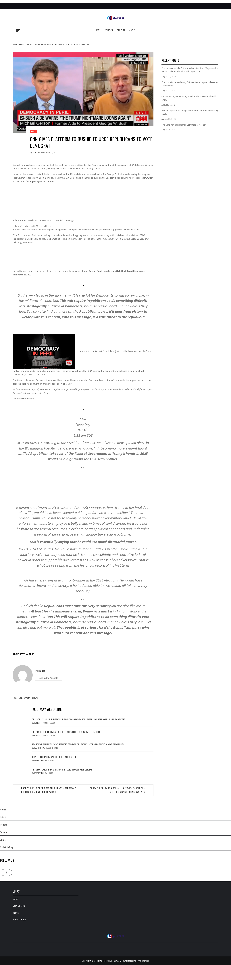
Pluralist (37, 152)
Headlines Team (39, 748)
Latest (3, 817)
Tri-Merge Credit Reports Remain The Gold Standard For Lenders (62, 769)
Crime (3, 839)
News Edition (39, 760)
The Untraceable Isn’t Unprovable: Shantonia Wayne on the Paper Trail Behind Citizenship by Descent (78, 719)
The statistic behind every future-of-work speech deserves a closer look (66, 732)
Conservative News (28, 697)
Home (3, 809)
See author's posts (48, 677)
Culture (121, 30)
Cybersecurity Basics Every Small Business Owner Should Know (188, 98)
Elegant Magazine (128, 960)
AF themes (144, 960)
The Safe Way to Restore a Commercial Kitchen (183, 124)
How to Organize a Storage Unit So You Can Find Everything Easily (189, 112)
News (98, 30)
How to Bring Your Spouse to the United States (54, 757)
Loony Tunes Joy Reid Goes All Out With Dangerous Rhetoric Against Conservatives (48, 790)
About (132, 30)
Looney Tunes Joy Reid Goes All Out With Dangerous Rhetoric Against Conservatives (117, 790)
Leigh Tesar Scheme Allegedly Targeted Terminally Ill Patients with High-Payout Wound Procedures (78, 744)
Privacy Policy (19, 919)
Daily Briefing (6, 847)
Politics (109, 30)
